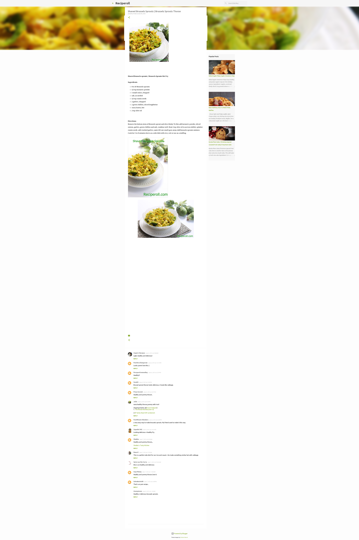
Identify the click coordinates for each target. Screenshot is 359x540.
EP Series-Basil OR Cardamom (145, 413)
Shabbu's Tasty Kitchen (141, 445)
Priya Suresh (138, 392)
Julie (135, 401)
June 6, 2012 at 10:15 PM (149, 429)
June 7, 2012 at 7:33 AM (145, 452)
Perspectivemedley (141, 372)
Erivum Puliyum (151, 408)
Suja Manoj (137, 472)
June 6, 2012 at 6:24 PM (155, 419)
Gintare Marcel (184, 537)
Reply (136, 359)
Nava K (136, 452)
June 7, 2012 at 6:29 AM (146, 439)
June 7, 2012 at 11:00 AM (148, 471)
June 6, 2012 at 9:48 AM (152, 353)
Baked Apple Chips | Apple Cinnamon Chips (222, 76)
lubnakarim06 (138, 481)
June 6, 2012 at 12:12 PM (154, 362)
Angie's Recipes (139, 353)
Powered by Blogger (181, 533)
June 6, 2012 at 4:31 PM (149, 392)
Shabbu (136, 439)
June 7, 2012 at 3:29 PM (150, 481)
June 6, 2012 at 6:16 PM (144, 401)
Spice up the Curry (140, 462)
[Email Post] (129, 336)
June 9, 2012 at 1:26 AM (149, 491)
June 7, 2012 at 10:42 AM (154, 462)
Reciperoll (122, 3)
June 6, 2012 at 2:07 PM (154, 372)
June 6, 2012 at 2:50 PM (145, 382)
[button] (129, 17)
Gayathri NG (138, 429)
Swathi (136, 382)
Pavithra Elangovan (140, 363)
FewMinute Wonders (141, 420)
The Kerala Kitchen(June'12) (144, 409)
